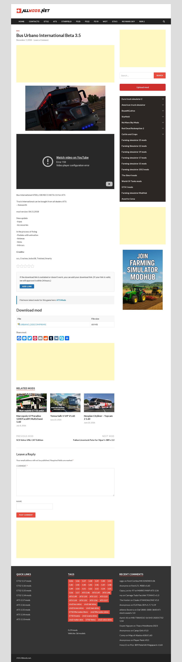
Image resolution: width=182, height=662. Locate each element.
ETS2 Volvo (90, 620)
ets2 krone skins (76, 608)
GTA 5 (114, 21)
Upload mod (143, 87)
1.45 (90, 585)
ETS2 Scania (74, 616)
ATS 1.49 (73, 596)
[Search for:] (143, 75)
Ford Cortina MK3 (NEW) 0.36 (141, 581)
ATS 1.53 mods (23, 619)
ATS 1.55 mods (23, 609)
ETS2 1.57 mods (24, 581)
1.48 (109, 585)
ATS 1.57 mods (23, 600)
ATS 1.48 (106, 593)
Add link (27, 286)
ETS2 (46, 21)
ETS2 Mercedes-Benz (78, 612)
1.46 (96, 585)
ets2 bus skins (75, 604)
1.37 (84, 581)
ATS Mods (61, 300)
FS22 (87, 21)
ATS (55, 21)
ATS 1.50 (83, 596)
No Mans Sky (128, 21)
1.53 (96, 589)
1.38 (90, 581)
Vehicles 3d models (76, 633)
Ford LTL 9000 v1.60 (140, 585)
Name (19, 501)
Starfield (66, 21)
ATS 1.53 (104, 596)
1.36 (77, 581)
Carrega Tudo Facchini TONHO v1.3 (142, 595)
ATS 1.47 (96, 593)
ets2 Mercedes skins (99, 612)
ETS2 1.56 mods (24, 585)
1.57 (77, 593)
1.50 (77, 589)
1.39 (96, 581)
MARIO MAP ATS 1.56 (148, 590)
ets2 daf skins (90, 604)
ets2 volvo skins (105, 620)
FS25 (78, 21)
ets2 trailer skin (76, 620)
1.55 (109, 589)
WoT (105, 21)
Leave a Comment (41, 40)
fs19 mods (73, 630)
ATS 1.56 (93, 600)
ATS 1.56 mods (23, 605)
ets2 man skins (92, 608)
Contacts (34, 21)
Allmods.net (26, 658)
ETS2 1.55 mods (24, 590)
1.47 (103, 585)
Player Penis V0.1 (141, 640)
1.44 (84, 585)
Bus (17, 31)
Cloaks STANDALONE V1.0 (146, 600)
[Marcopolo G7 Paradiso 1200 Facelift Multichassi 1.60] (31, 413)
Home (21, 21)
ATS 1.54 (73, 600)
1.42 (71, 585)
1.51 (84, 589)
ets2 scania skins (89, 616)
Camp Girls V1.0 (140, 630)
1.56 (71, 593)
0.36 (71, 581)
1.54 (103, 589)
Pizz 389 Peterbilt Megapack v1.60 (146, 645)
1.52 (90, 589)
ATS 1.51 (93, 596)
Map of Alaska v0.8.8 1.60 (140, 635)
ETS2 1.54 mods (24, 595)
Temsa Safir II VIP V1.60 (62, 416)
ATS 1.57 (104, 600)
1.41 (109, 581)
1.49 (71, 589)
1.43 (77, 585)
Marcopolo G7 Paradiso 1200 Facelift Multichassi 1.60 (29, 419)
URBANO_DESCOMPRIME (33, 324)
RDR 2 (142, 21)
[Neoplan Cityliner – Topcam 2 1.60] (99, 413)
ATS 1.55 (83, 600)
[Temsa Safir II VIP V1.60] (65, 413)
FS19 (96, 21)
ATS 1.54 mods (23, 614)
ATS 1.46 (86, 593)
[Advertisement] (65, 63)
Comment (22, 466)
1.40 (103, 581)
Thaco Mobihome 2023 (147, 625)
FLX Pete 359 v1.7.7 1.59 (144, 605)
